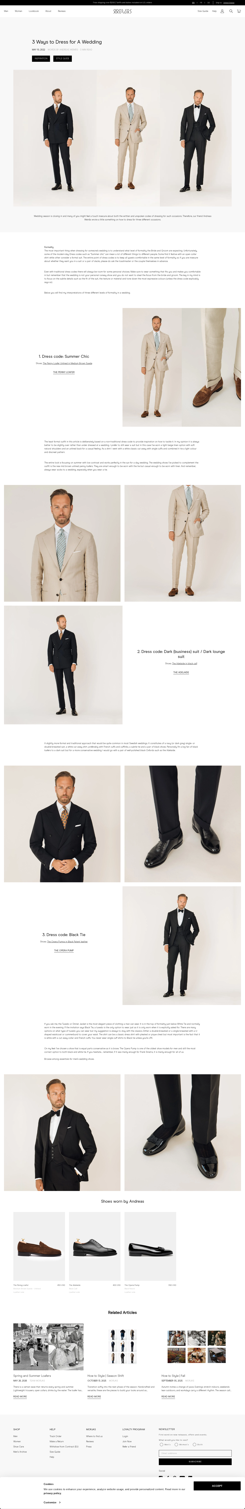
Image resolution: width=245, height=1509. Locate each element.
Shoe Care (18, 1447)
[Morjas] (122, 11)
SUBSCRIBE (195, 1462)
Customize (50, 1502)
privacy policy (52, 1493)
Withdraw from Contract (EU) (64, 1447)
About (48, 11)
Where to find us (94, 1436)
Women (18, 11)
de (209, 3)
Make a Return (57, 1442)
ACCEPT (217, 1485)
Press (89, 1447)
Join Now (127, 1442)
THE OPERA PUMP (64, 950)
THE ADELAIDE (181, 672)
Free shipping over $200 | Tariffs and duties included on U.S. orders (122, 3)
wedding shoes (160, 463)
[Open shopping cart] (239, 11)
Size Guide (203, 11)
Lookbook (34, 11)
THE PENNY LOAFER (64, 372)
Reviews (62, 11)
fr (201, 3)
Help (214, 11)
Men (6, 11)
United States (228, 3)
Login (125, 1436)
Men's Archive (20, 1452)
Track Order (56, 1436)
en (193, 3)
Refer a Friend (129, 1447)
